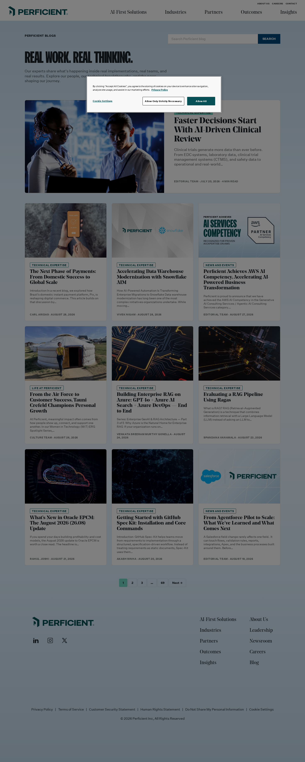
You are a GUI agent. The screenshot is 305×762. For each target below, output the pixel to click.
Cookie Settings (102, 100)
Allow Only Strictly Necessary (163, 101)
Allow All (201, 101)
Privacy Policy (159, 89)
